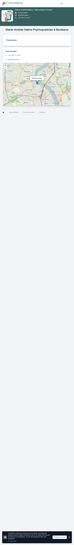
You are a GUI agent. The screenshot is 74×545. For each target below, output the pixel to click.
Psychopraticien (13, 112)
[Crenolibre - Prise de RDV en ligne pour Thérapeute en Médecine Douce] (24, 3)
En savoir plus (12, 541)
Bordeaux (42, 112)
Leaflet (45, 105)
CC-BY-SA (68, 105)
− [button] (5, 68)
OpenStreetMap (56, 105)
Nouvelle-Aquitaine (29, 112)
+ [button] (5, 65)
